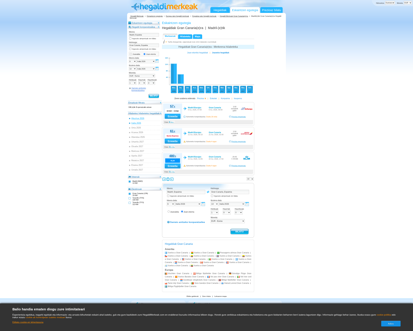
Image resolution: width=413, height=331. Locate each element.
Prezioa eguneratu (238, 117)
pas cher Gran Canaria (222, 277)
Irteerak (136, 176)
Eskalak (213, 98)
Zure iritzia (206, 296)
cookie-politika (384, 314)
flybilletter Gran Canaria (210, 273)
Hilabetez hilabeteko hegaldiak (144, 113)
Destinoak (137, 189)
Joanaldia (136, 54)
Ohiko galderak (192, 296)
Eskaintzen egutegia (245, 10)
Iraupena (238, 98)
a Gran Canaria (178, 253)
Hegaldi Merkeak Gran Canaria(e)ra (234, 16)
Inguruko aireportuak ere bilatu (144, 38)
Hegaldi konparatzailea (143, 27)
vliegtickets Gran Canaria (199, 280)
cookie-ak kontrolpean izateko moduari (45, 317)
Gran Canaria (178, 273)
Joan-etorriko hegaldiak (197, 53)
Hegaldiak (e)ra (182, 28)
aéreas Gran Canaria (234, 253)
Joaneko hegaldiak (220, 53)
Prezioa (200, 98)
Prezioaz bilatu (271, 10)
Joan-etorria (151, 54)
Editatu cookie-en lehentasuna (27, 322)
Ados (391, 323)
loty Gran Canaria (178, 283)
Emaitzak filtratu (136, 102)
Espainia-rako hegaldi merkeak (204, 16)
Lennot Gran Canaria (236, 283)
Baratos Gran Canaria (191, 277)
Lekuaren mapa (220, 296)
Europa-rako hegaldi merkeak (177, 16)
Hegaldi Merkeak (137, 16)
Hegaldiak (220, 10)
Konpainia (225, 98)
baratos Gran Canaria (206, 283)
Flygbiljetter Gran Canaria (182, 286)
